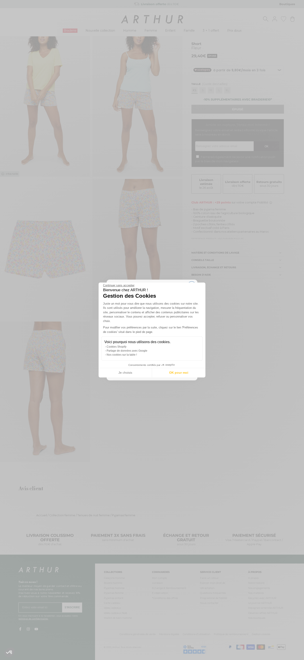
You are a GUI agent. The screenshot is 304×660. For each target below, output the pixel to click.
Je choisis (125, 372)
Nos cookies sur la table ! (122, 354)
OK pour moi (178, 372)
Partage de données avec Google (127, 350)
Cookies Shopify (116, 346)
